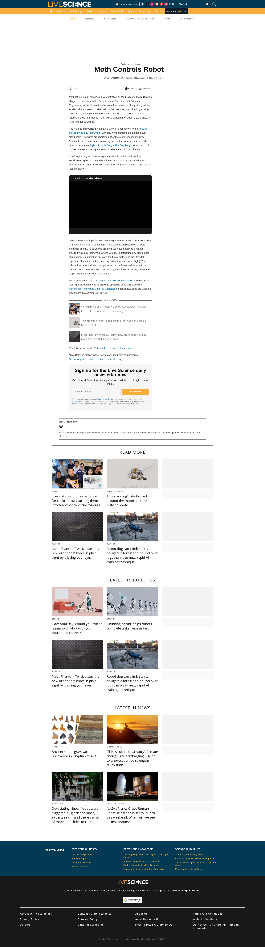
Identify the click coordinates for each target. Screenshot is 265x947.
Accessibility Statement (36, 913)
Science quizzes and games (189, 854)
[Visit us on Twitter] (147, 4)
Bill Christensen (115, 77)
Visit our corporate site (185, 890)
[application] (110, 204)
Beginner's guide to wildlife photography (194, 858)
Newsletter (146, 88)
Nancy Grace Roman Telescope (140, 19)
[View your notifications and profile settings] (207, 4)
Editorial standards (91, 924)
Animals (61, 11)
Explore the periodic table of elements (141, 865)
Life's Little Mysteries (81, 854)
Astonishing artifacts (81, 866)
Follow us (131, 88)
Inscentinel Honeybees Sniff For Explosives (93, 288)
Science (102, 11)
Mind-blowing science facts (188, 869)
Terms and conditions (208, 913)
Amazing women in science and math (141, 861)
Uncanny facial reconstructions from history (144, 869)
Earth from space (79, 858)
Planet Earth (117, 11)
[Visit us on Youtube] (156, 4)
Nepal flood (89, 19)
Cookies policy (88, 919)
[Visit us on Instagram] (152, 4)
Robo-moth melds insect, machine (113, 348)
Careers (25, 924)
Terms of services (104, 399)
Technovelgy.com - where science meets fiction (95, 359)
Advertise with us (147, 919)
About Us (141, 913)
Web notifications (205, 919)
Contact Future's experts (94, 913)
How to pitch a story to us (154, 924)
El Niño (167, 19)
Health (90, 11)
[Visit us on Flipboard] (161, 4)
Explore (159, 11)
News (158, 78)
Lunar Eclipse (110, 19)
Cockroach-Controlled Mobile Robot (112, 280)
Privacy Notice (78, 402)
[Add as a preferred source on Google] (132, 900)
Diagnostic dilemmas (81, 862)
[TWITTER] (61, 426)
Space (131, 11)
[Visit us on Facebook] (142, 4)
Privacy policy (29, 919)
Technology (144, 11)
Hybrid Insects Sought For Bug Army (110, 145)
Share (76, 88)
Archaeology (76, 11)
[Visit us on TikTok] (166, 4)
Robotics (138, 64)
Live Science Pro (187, 19)
